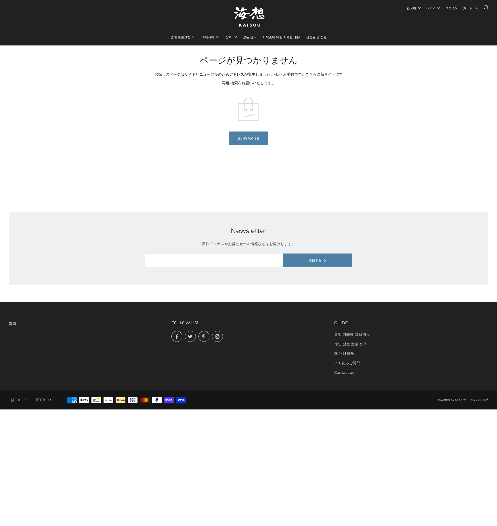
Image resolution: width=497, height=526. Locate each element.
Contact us (344, 372)
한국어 (411, 8)
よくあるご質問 (347, 363)
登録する (315, 260)
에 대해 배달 (344, 353)
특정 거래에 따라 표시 (352, 334)
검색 (12, 323)
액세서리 (208, 37)
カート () (470, 8)
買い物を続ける (249, 138)
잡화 (228, 37)
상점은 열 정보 (316, 37)
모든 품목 (250, 37)
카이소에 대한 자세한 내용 (281, 37)
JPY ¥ (430, 8)
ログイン (451, 8)
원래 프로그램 (180, 37)
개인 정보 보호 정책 (350, 344)
